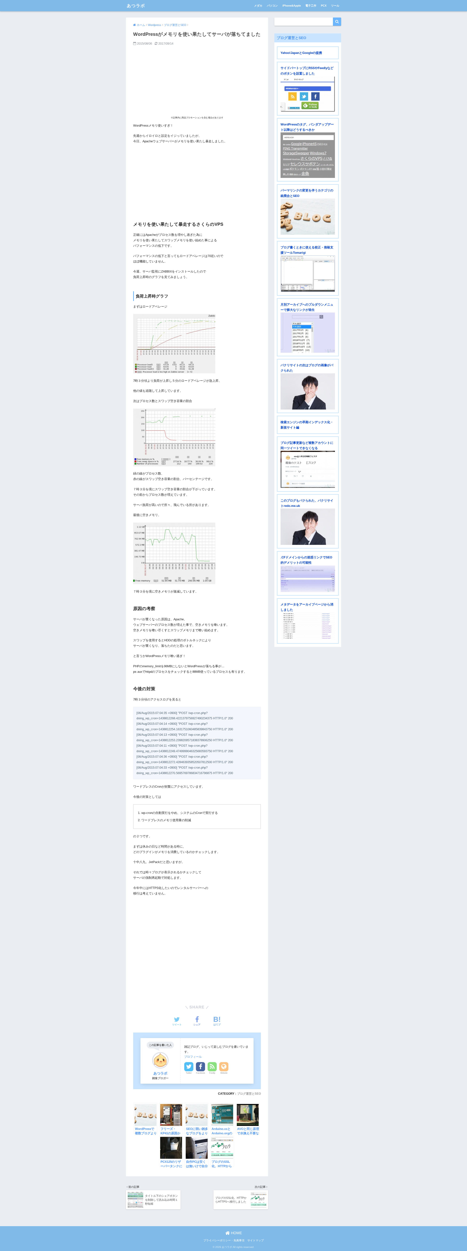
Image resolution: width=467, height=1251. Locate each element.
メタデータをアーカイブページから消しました (307, 607)
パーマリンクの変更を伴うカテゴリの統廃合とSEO (307, 193)
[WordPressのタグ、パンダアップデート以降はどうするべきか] (308, 155)
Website (223, 1073)
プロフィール (193, 1056)
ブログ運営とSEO (249, 1093)
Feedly (212, 1073)
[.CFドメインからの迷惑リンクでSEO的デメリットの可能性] (308, 578)
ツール (335, 5)
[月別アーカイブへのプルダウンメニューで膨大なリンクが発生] (308, 333)
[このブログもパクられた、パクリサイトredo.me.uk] (308, 527)
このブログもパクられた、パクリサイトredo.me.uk (307, 503)
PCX (324, 5)
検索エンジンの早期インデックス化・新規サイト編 (307, 424)
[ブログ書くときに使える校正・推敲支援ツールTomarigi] (308, 273)
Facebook (200, 1073)
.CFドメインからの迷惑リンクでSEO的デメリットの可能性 (306, 560)
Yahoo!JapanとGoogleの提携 (301, 53)
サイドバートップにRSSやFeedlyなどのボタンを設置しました (307, 70)
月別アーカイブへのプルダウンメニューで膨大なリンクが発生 (307, 307)
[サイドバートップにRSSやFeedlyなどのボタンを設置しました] (308, 94)
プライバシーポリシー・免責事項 (223, 1240)
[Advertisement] (197, 81)
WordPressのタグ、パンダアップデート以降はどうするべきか (307, 127)
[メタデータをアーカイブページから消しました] (308, 626)
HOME (236, 1233)
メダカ (258, 5)
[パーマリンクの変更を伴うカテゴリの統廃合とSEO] (308, 217)
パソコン (272, 5)
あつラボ (136, 5)
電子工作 (310, 5)
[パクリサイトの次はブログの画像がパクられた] (308, 391)
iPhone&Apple (291, 5)
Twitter (189, 1073)
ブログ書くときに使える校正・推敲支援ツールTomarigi (307, 250)
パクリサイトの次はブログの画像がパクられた (307, 367)
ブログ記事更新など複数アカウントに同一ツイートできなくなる (307, 445)
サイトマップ (255, 1240)
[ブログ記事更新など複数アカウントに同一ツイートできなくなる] (308, 469)
